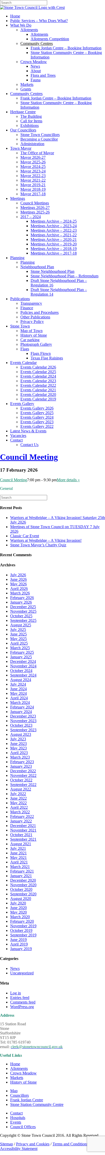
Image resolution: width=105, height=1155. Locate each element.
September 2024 (23, 675)
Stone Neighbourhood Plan (52, 271)
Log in (15, 993)
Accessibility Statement (18, 1148)
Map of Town (31, 331)
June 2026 (18, 579)
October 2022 (21, 780)
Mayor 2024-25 (33, 166)
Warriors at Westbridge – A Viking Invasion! (46, 540)
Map (14, 1091)
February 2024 (22, 707)
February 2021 (22, 871)
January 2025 (21, 657)
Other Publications (35, 317)
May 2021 (18, 857)
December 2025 (23, 607)
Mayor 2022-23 (33, 176)
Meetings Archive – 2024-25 (54, 221)
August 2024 (20, 680)
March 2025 (20, 648)
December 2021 (23, 825)
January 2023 (21, 766)
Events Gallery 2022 (37, 426)
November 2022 (23, 775)
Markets (26, 84)
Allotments (29, 30)
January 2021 (21, 876)
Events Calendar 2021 (38, 390)
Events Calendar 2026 (38, 367)
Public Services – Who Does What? (39, 20)
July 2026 (18, 575)
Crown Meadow (33, 62)
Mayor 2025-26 (33, 162)
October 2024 (21, 670)
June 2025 (18, 634)
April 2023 (19, 752)
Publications (20, 299)
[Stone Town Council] (32, 7)
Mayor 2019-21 (33, 185)
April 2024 (19, 698)
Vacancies (18, 435)
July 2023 (18, 739)
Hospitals (17, 1117)
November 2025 (23, 611)
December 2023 (23, 716)
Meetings (17, 198)
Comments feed (22, 1002)
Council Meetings (34, 203)
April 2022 (19, 807)
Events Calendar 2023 (38, 381)
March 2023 (20, 757)
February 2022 (22, 816)
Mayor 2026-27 (33, 157)
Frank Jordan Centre (26, 1100)
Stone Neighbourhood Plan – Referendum (64, 276)
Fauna (36, 80)
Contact (16, 440)
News (35, 66)
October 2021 (21, 835)
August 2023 (20, 734)
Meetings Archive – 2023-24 (54, 226)
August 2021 (20, 844)
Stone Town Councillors (40, 134)
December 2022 (23, 771)
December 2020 (23, 880)
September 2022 (23, 784)
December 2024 (23, 661)
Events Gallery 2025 (37, 413)
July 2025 (18, 629)
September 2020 (23, 894)
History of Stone (33, 335)
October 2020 (21, 889)
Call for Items (31, 121)
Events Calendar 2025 (38, 372)
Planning (17, 258)
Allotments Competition (50, 39)
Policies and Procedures (39, 312)
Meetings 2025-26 (35, 212)
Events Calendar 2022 (38, 385)
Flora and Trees (43, 75)
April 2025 (19, 643)
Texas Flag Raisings (47, 358)
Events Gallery (22, 403)
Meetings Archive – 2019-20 (54, 244)
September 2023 (23, 730)
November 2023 (23, 721)
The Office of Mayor (37, 153)
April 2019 (19, 944)
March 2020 (20, 917)
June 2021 (18, 853)
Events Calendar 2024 (38, 376)
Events (15, 1122)
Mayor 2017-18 (33, 194)
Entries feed (19, 997)
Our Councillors (23, 130)
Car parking (30, 340)
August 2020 (20, 898)
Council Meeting (29, 456)
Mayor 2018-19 (33, 189)
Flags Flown (41, 353)
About (36, 71)
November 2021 (23, 830)
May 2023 (18, 748)
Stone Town (20, 326)
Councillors (19, 1095)
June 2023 (18, 743)
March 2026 (20, 593)
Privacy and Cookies (32, 1144)
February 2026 (22, 597)
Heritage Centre (23, 112)
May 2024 (18, 693)
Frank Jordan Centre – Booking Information (66, 48)
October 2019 (21, 930)
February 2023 (22, 762)
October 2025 (21, 616)
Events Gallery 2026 (37, 408)
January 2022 (21, 821)
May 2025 (18, 639)
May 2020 (18, 912)
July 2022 (18, 794)
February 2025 (22, 652)
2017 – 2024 (30, 217)
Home (15, 16)
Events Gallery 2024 (37, 417)
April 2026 (19, 588)
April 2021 (19, 862)
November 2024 (23, 666)
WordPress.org (22, 1007)
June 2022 (18, 798)
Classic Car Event (24, 536)
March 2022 (20, 812)
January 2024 (21, 711)
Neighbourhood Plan (37, 267)
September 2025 (23, 620)
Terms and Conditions (70, 1144)
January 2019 (21, 949)
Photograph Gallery (36, 344)
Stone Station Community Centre (36, 1104)
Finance (26, 308)
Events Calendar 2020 (38, 394)
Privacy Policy (32, 321)
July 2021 (18, 848)
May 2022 (18, 803)
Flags (24, 349)
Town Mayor (20, 148)
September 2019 (23, 935)
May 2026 (18, 584)
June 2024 (18, 689)
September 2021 (23, 839)
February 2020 (22, 921)
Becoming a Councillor (39, 139)
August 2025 (20, 625)
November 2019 (23, 926)
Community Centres (26, 93)
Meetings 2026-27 (35, 207)
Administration (32, 144)
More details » (68, 480)
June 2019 (18, 939)
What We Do (20, 25)
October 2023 (21, 725)
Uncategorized (22, 973)
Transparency (31, 303)
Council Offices (23, 1127)
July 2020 (18, 903)
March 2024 (20, 702)
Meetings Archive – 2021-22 (54, 235)
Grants (25, 89)
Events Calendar (23, 362)
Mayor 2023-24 (33, 171)
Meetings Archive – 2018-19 (54, 248)
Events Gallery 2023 (37, 422)
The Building (31, 116)
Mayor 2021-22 (33, 180)
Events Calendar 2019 (38, 399)
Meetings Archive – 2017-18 (54, 253)
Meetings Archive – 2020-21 (54, 239)
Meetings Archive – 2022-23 (54, 230)
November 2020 (23, 885)
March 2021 (20, 866)
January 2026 (21, 602)
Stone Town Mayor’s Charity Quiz (38, 545)
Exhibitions (29, 125)
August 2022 (20, 789)
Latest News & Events (28, 431)
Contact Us (29, 444)
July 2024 (18, 684)
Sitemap (6, 1144)
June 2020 (18, 908)
